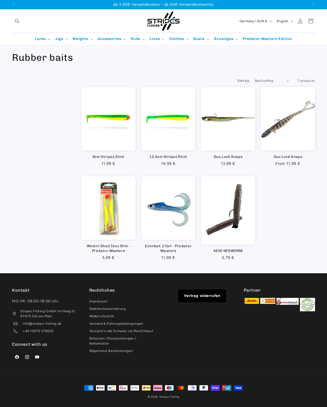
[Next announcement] (313, 4)
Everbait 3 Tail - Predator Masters (168, 248)
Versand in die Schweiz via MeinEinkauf (121, 331)
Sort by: (243, 81)
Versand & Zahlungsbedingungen (116, 324)
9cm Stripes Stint (108, 157)
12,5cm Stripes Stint (168, 157)
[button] (17, 21)
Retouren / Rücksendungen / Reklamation (112, 341)
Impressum (98, 301)
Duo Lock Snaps (228, 157)
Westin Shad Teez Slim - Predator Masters (108, 248)
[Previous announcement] (13, 4)
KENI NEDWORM (228, 251)
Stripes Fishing (169, 396)
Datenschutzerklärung (107, 309)
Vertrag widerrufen (202, 295)
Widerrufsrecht (101, 316)
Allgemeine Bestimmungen (111, 351)
